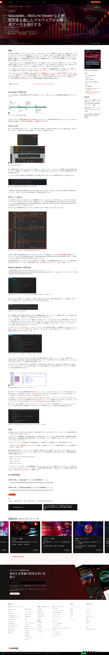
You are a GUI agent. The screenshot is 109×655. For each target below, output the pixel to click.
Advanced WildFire (11, 621)
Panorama (26, 620)
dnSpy (57, 272)
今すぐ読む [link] (3, 550)
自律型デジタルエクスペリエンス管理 (30, 628)
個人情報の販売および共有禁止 (90, 629)
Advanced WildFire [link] (13, 33)
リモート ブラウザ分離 (28, 637)
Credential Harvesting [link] (48, 545)
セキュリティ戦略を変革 (56, 633)
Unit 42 (87, 627)
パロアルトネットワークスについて (75, 606)
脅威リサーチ (16, 42)
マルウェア (13, 42)
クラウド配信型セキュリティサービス (47, 73)
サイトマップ (88, 623)
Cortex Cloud (39, 610)
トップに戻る (12, 494)
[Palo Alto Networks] (11, 2)
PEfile (34, 398)
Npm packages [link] (61, 545)
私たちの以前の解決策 (61, 254)
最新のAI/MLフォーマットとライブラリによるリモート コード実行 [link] (92, 109)
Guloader (12, 43)
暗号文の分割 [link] (88, 77)
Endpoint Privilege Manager (57, 612)
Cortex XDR (39, 624)
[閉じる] (108, 653)
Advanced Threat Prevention (12, 617)
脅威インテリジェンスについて (57, 635)
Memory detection (15, 43)
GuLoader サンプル (50, 200)
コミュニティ (88, 608)
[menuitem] (11, 2)
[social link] (83, 651)
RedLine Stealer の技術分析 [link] (91, 81)
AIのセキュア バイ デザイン (12, 609)
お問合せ (72, 610)
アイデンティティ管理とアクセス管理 (58, 610)
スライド (52, 70)
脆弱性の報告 (88, 621)
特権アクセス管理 (55, 608)
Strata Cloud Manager (28, 614)
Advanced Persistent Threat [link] (80, 545)
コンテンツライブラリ (89, 610)
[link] (11, 11)
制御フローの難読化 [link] (90, 79)
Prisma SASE (26, 624)
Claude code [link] (26, 544)
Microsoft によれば (37, 393)
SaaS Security (10, 632)
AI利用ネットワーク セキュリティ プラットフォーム (15, 606)
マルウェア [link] (28, 6)
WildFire (32, 73)
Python (19, 43)
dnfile (48, 398)
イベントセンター (88, 614)
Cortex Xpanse (39, 628)
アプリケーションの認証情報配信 (57, 623)
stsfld (26, 366)
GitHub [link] (55, 545)
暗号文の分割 (24, 121)
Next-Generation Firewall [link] (34, 33)
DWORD (37, 171)
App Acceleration (27, 626)
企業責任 (72, 612)
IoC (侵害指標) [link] (88, 86)
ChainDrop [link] (20, 544)
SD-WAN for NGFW (27, 616)
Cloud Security (39, 608)
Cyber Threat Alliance (23, 469)
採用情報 (72, 608)
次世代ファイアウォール (68, 73)
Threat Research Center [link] (13, 6)
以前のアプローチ (38, 119)
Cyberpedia (87, 612)
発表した (37, 70)
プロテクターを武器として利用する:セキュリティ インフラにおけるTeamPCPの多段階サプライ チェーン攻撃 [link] (92, 102)
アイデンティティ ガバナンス (57, 614)
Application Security (40, 612)
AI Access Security (11, 613)
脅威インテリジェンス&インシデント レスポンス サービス (61, 628)
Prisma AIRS (10, 611)
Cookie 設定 (83, 653)
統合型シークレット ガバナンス (57, 621)
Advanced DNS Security (11, 623)
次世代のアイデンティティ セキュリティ (58, 606)
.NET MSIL (50, 321)
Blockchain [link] (14, 544)
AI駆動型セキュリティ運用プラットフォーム (43, 606)
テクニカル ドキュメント (89, 625)
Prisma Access (27, 632)
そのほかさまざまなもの (44, 401)
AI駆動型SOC (39, 620)
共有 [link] (98, 43)
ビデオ (58, 70)
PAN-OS (26, 618)
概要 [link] (86, 73)
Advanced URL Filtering (11, 619)
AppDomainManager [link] (92, 545)
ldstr (56, 358)
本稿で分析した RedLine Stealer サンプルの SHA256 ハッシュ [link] (93, 92)
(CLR (44, 327)
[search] (88, 2)
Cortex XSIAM (39, 622)
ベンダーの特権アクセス (56, 625)
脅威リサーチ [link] (22, 6)
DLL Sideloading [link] (78, 547)
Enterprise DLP (27, 630)
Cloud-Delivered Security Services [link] (24, 33)
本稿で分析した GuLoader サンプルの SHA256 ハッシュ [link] (93, 89)
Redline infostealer (22, 43)
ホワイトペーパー (44, 70)
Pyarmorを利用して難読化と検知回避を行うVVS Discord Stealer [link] (92, 115)
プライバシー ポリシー (37, 585)
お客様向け (72, 614)
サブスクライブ (14, 593)
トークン (46, 399)
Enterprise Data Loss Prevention (13, 625)
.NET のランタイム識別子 (24, 399)
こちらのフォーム (25, 76)
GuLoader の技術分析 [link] (90, 75)
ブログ (87, 606)
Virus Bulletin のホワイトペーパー (49, 262)
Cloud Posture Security (40, 614)
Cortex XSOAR (39, 626)
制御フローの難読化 (34, 121)
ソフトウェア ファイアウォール (29, 612)
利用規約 (26, 585)
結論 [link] (86, 84)
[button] (99, 43)
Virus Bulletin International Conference (29, 43)
